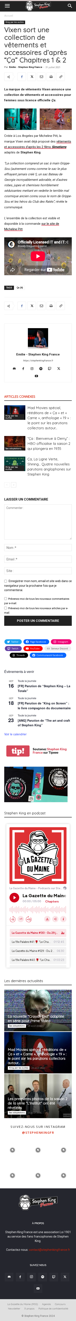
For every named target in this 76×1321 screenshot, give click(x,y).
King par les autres (14, 22)
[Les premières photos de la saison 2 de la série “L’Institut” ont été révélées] (38, 1096)
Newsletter (14, 1308)
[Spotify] (42, 368)
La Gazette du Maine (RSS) (22, 1304)
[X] (31, 77)
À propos (29, 1308)
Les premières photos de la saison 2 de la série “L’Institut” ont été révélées (37, 1103)
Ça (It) (20, 287)
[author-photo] (38, 348)
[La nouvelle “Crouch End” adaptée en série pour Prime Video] (38, 1010)
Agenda (46, 1304)
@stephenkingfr (38, 1132)
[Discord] (15, 368)
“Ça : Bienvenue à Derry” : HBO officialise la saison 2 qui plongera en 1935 (48, 443)
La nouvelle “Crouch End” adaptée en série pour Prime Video (36, 1018)
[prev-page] (7, 484)
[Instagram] (33, 368)
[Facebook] (22, 77)
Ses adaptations (13, 448)
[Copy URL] (60, 77)
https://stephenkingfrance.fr (38, 360)
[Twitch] (51, 368)
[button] (7, 6)
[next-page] (13, 484)
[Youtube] (38, 376)
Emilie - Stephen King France (25, 67)
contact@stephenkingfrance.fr (49, 1249)
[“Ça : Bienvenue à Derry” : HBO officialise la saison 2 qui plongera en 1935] (14, 443)
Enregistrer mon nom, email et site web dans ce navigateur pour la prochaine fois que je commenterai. (38, 585)
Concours (60, 1304)
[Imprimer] (51, 77)
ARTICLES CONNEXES (19, 397)
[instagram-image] (12, 1149)
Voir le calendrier (15, 734)
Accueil (8, 15)
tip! (18, 751)
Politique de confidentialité (53, 1308)
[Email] (41, 77)
